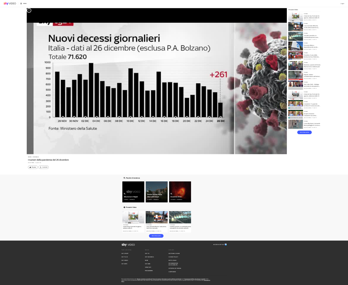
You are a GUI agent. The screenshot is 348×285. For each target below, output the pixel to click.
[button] (33, 167)
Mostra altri (304, 132)
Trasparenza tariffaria (189, 279)
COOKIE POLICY (173, 257)
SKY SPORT (124, 253)
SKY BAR (147, 263)
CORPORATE (172, 271)
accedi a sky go (218, 244)
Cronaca (36, 157)
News (30, 157)
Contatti (203, 279)
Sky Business (149, 257)
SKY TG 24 (124, 257)
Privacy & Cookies (156, 279)
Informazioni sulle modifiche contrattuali (171, 279)
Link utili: (171, 250)
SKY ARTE (124, 263)
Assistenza (197, 279)
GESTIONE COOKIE (174, 253)
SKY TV (147, 253)
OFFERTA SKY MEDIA (175, 268)
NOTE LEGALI (173, 260)
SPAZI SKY (148, 267)
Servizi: (147, 250)
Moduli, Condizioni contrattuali (144, 279)
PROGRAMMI (149, 270)
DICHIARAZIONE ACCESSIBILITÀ (173, 264)
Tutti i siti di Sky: (126, 250)
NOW (146, 260)
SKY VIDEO (124, 260)
